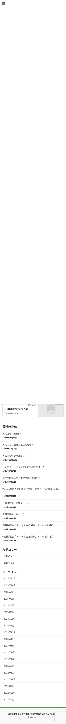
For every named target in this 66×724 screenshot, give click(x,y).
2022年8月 (9, 692)
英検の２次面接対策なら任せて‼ (18, 444)
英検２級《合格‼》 (12, 433)
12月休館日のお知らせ (16, 409)
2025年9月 (9, 591)
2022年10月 (10, 679)
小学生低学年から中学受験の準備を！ (21, 477)
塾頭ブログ (9, 562)
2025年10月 (10, 585)
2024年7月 (9, 618)
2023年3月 (9, 665)
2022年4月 (9, 699)
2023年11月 (10, 638)
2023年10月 (10, 645)
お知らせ (8, 556)
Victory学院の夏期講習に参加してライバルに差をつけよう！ (30, 490)
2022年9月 (9, 686)
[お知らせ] (50, 409)
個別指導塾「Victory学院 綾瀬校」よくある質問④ (27, 525)
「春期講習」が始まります (15, 503)
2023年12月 (10, 632)
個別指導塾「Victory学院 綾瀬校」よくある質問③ (27, 536)
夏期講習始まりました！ (14, 514)
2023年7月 (9, 659)
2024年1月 (9, 625)
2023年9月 (9, 652)
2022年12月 (10, 672)
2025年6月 (9, 605)
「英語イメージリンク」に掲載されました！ (24, 466)
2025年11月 (10, 578)
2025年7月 (9, 598)
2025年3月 (9, 612)
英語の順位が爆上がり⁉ (14, 455)
